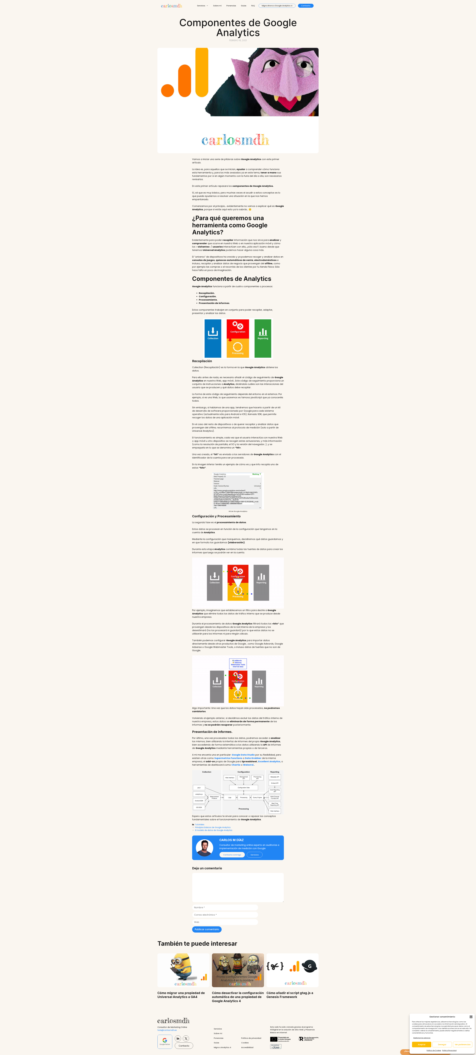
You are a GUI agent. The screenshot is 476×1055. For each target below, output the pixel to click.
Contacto (305, 5)
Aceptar (422, 1044)
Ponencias (231, 5)
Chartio (235, 764)
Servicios (201, 5)
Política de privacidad (251, 1038)
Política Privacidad (449, 1050)
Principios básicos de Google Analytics (213, 827)
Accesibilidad (247, 1047)
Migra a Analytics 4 (222, 1047)
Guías (243, 5)
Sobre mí (217, 5)
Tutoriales (199, 824)
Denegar (442, 1044)
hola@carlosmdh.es (167, 1030)
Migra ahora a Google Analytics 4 (277, 5)
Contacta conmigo (232, 854)
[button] (471, 1017)
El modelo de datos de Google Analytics (213, 830)
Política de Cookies (434, 1050)
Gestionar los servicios (421, 1038)
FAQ (253, 5)
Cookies (245, 1042)
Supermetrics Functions (228, 758)
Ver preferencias (463, 1044)
